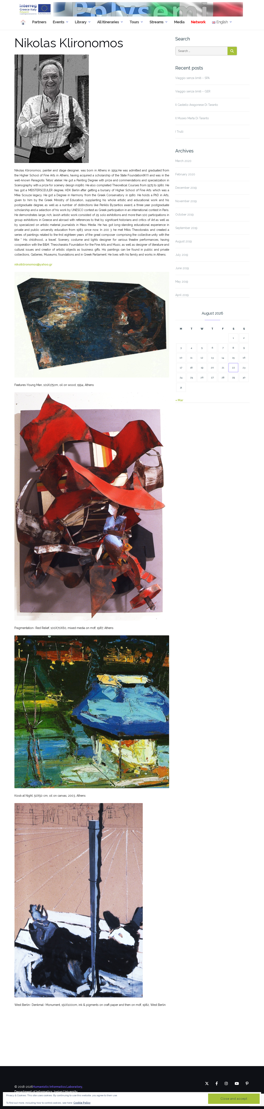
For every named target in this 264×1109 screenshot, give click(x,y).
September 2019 (186, 228)
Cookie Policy (82, 1102)
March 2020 (183, 161)
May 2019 (181, 281)
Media (179, 22)
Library (80, 22)
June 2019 (182, 268)
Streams (156, 22)
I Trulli (179, 131)
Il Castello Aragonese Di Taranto (196, 104)
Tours (134, 22)
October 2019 (184, 214)
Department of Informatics (33, 1091)
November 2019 (186, 201)
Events (58, 22)
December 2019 (186, 187)
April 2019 (182, 295)
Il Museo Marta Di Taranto (192, 118)
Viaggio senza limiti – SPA (192, 78)
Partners (39, 22)
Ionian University (66, 1091)
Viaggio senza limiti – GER (192, 91)
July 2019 (181, 254)
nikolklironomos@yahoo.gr (33, 264)
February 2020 (185, 174)
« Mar (179, 400)
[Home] (23, 22)
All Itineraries (108, 22)
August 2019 (183, 241)
